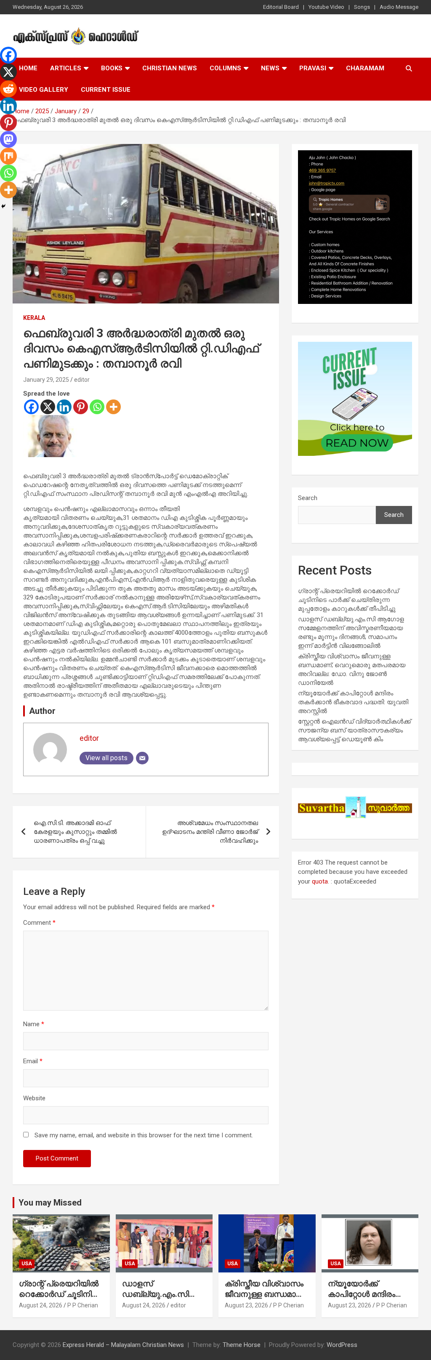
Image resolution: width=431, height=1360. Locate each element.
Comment (39, 922)
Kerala (34, 317)
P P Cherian (82, 1305)
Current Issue (105, 89)
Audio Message (399, 7)
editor (82, 379)
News (270, 68)
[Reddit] (8, 88)
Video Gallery (43, 89)
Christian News (169, 68)
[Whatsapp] (97, 406)
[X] (47, 406)
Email (33, 1061)
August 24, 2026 (40, 1305)
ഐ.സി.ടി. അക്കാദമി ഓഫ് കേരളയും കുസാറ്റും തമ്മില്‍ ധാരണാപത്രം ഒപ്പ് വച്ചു (75, 831)
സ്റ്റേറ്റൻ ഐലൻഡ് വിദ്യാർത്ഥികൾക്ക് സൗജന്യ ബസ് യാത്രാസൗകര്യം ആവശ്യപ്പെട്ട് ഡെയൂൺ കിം (354, 730)
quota (320, 881)
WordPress (342, 1345)
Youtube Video (326, 7)
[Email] (142, 758)
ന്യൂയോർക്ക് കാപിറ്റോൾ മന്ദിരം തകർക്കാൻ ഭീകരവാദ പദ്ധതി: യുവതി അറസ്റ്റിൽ (353, 702)
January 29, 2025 (46, 379)
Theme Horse (242, 1345)
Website (34, 1098)
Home (28, 68)
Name (33, 1024)
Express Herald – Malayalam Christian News (123, 1345)
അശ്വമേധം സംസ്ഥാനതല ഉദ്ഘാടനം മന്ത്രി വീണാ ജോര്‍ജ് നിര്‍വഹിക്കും (210, 831)
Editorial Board (281, 7)
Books (111, 68)
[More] (113, 406)
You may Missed (50, 1203)
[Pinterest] (80, 406)
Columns (225, 68)
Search (307, 498)
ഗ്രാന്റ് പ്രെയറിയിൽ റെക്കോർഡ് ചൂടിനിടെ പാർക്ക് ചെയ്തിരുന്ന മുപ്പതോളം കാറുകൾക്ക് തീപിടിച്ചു (348, 599)
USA (26, 1264)
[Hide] (3, 206)
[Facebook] (31, 406)
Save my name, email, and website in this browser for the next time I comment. (144, 1135)
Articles (65, 68)
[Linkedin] (64, 406)
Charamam (365, 68)
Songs (362, 7)
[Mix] (8, 156)
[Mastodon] (8, 139)
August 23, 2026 (246, 1305)
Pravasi (312, 68)
